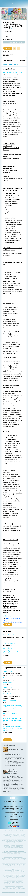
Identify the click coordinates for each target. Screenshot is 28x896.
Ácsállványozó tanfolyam (5, 830)
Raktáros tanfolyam (22, 869)
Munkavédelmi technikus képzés (6, 864)
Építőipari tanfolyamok (5, 840)
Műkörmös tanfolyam (23, 863)
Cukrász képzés (22, 835)
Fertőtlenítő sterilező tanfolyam (18, 841)
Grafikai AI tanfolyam (18, 887)
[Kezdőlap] (8, 3)
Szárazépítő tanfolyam (6, 875)
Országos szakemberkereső (20, 865)
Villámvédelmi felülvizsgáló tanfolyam (9, 882)
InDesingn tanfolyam (21, 889)
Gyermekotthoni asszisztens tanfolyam (9, 846)
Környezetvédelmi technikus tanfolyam (8, 854)
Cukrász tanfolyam (6, 836)
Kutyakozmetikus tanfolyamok (6, 858)
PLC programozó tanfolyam (15, 869)
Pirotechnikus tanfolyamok (6, 869)
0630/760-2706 (10, 618)
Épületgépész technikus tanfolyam (14, 840)
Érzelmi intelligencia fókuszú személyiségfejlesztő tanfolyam (14, 886)
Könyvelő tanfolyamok (17, 853)
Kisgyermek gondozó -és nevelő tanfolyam (20, 852)
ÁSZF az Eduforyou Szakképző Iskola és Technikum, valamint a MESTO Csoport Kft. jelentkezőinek (12, 809)
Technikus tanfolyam (22, 877)
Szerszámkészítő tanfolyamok (8, 876)
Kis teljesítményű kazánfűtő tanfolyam (7, 852)
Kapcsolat (21, 801)
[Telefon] (14, 48)
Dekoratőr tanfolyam (12, 836)
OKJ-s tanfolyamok (12, 865)
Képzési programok (14, 819)
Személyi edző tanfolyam (13, 875)
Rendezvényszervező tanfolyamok (18, 870)
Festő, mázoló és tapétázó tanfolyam (11, 842)
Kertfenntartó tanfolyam (13, 851)
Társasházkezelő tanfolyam (7, 877)
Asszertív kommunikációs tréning (15, 883)
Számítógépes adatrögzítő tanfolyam (21, 892)
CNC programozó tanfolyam (15, 835)
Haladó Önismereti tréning (7, 889)
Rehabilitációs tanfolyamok (8, 870)
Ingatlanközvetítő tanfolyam (7, 848)
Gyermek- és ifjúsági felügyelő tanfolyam (17, 845)
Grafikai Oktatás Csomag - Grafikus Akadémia (9, 888)
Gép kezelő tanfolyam (7, 845)
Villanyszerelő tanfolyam (19, 882)
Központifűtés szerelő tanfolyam (9, 857)
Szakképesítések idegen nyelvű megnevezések (13, 806)
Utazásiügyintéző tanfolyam (18, 881)
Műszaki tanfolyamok (15, 864)
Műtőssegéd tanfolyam (22, 864)
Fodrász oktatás (19, 842)
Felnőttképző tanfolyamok (9, 841)
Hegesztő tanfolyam (20, 847)
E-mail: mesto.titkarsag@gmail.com (12, 622)
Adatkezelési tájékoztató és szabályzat (13, 816)
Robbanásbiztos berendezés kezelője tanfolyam (10, 871)
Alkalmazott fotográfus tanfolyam (21, 830)
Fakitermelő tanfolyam (23, 840)
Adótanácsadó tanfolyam (12, 830)
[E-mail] (18, 48)
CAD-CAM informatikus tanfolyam (20, 834)
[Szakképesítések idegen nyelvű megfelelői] (11, 28)
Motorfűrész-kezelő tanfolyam (15, 863)
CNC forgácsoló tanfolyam (6, 835)
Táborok (14, 876)
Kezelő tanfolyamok (21, 851)
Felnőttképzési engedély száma (10, 801)
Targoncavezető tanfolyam (20, 876)
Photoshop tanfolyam (12, 892)
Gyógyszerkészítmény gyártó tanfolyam (10, 847)
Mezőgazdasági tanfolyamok (6, 863)
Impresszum (13, 803)
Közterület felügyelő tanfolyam (18, 857)
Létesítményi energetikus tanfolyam (8, 859)
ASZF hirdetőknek (13, 814)
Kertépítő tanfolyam (7, 851)
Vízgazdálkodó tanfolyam (5, 883)
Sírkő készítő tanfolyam (21, 871)
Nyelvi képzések (6, 865)
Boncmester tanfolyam (5, 834)
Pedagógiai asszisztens (5, 892)
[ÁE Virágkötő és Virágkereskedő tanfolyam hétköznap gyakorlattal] (14, 14)
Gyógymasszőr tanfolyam (19, 846)
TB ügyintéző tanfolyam (14, 877)
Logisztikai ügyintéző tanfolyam (19, 859)
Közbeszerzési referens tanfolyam (20, 854)
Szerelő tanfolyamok (21, 875)
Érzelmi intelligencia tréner (10, 887)
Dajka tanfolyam (23, 883)
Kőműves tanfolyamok (10, 853)
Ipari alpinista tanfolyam (15, 848)
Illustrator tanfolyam (15, 889)
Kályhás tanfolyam (22, 848)
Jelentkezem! (7, 48)
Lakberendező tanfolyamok (22, 858)
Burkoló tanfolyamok (12, 834)
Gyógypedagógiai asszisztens (20, 888)
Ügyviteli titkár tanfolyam (9, 881)
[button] (25, 4)
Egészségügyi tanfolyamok (20, 836)
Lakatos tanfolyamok (14, 858)
